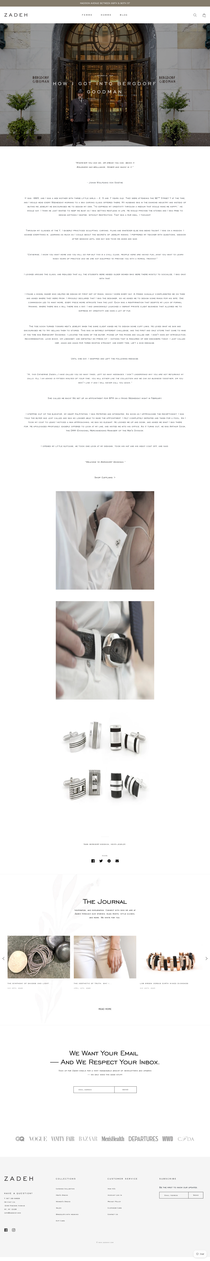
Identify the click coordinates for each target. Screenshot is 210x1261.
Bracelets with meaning (67, 1214)
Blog (124, 15)
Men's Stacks (62, 1195)
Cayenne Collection (65, 1189)
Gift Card (60, 1221)
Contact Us (113, 1214)
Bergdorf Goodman (99, 844)
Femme (87, 15)
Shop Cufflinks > (105, 477)
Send (196, 1195)
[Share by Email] (117, 861)
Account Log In (115, 1195)
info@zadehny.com (12, 1213)
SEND (125, 1090)
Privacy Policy (114, 1201)
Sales (58, 1208)
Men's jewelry (118, 844)
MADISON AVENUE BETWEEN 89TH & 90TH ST (105, 3)
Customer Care (115, 1208)
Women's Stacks (63, 1201)
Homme (106, 15)
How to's (111, 1189)
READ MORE (105, 1009)
